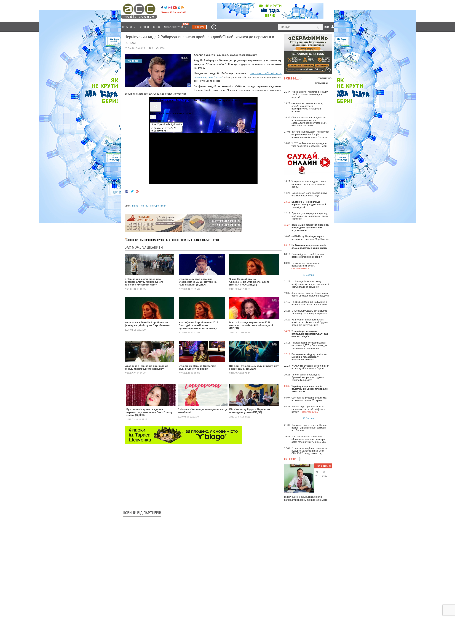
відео (135, 205)
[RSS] (182, 7)
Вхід (327, 27)
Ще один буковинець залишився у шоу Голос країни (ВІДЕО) (254, 367)
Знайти (317, 27)
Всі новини (290, 458)
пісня (163, 205)
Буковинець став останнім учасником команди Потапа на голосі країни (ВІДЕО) (197, 282)
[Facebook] (162, 7)
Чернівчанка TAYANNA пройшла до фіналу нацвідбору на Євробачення (147, 324)
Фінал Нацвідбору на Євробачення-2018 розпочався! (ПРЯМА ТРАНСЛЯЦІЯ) (249, 282)
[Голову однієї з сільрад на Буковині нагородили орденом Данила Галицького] (299, 478)
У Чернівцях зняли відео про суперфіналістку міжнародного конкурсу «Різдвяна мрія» (144, 282)
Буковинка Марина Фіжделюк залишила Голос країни (197, 367)
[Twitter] (165, 7)
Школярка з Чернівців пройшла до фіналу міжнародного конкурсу (146, 367)
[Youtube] (175, 7)
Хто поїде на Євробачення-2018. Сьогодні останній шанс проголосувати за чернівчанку (199, 325)
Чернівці (144, 205)
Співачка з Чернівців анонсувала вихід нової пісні (202, 411)
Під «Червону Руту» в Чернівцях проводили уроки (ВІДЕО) (249, 411)
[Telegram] (179, 7)
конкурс (154, 205)
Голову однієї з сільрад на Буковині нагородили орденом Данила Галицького (305, 498)
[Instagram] (170, 7)
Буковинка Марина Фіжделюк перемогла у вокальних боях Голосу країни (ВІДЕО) (149, 412)
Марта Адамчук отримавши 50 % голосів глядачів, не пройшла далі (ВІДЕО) (251, 325)
